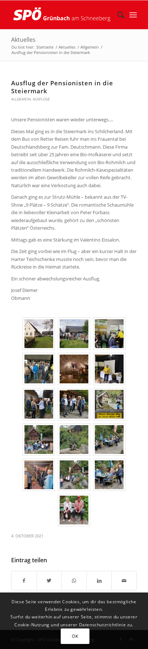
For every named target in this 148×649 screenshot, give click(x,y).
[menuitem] (117, 14)
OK (75, 636)
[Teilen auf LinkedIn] (99, 580)
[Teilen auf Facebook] (24, 580)
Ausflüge (41, 99)
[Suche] (117, 14)
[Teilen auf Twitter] (49, 580)
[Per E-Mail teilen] (124, 580)
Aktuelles (23, 40)
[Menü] (133, 14)
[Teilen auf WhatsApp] (74, 580)
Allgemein (21, 99)
